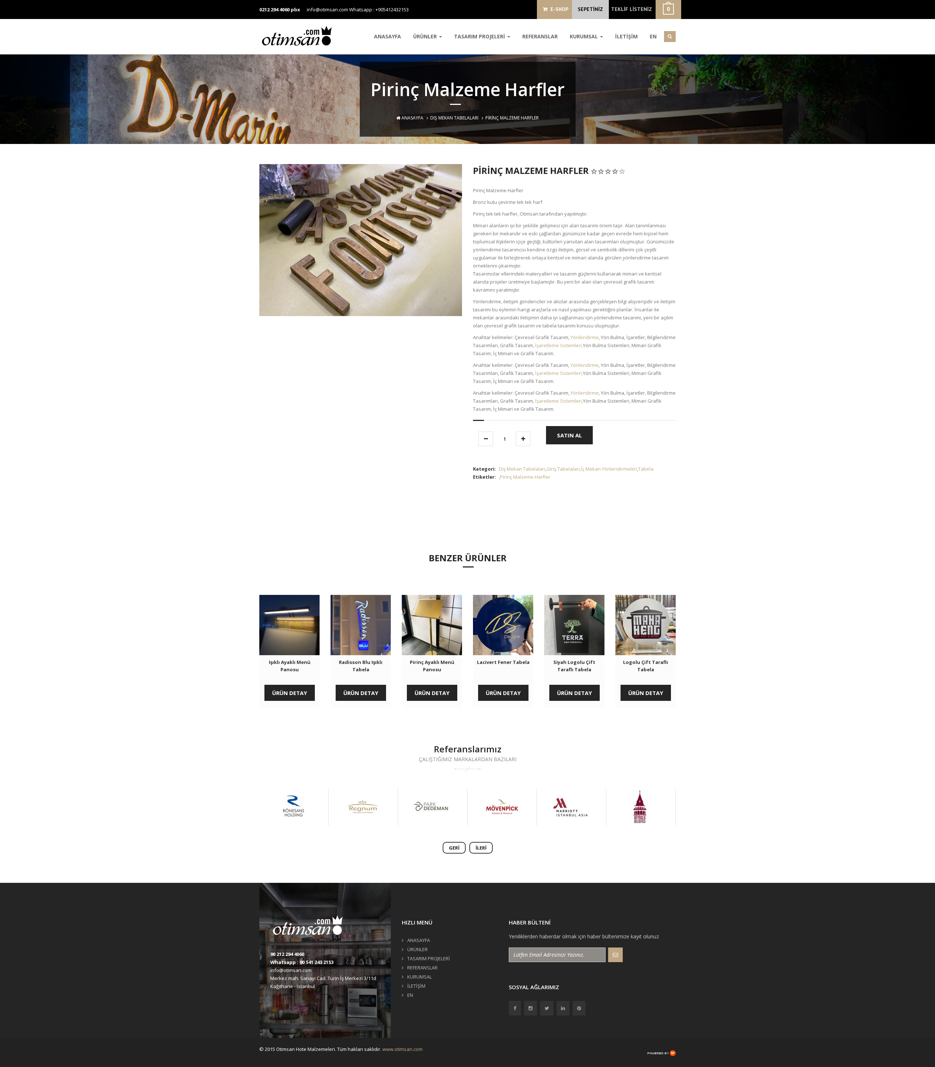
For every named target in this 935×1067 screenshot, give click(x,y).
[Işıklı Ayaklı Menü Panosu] (289, 625)
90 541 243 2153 (316, 962)
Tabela (645, 469)
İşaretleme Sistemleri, (559, 345)
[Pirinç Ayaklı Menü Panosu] (432, 625)
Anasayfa (411, 118)
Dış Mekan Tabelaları (454, 118)
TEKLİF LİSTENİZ (631, 9)
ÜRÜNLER (425, 36)
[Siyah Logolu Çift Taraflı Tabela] (574, 625)
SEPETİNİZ (590, 9)
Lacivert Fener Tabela (503, 662)
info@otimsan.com (327, 9)
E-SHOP (557, 9)
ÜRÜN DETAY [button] (289, 692)
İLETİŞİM (626, 36)
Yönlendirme (584, 337)
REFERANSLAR (540, 36)
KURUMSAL (584, 36)
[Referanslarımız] (293, 807)
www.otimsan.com (402, 1049)
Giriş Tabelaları (563, 469)
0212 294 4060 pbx (279, 9)
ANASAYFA (387, 36)
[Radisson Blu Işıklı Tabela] (361, 625)
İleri (481, 847)
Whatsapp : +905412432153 (379, 9)
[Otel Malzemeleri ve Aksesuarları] (299, 35)
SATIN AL (569, 435)
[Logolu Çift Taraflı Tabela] (645, 625)
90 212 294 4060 (287, 954)
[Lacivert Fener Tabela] (503, 625)
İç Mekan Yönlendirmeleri (609, 469)
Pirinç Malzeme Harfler (525, 477)
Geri (454, 847)
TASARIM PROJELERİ (480, 36)
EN (653, 36)
